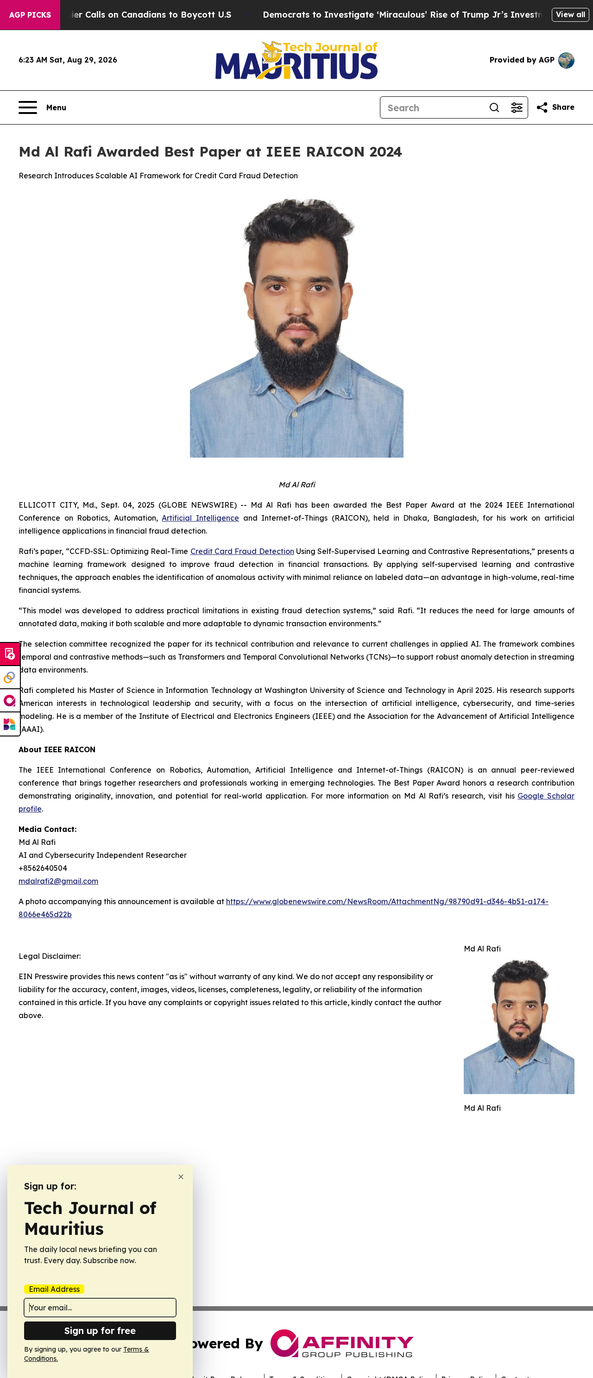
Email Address (54, 1289)
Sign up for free (100, 1330)
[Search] (494, 107)
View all (570, 14)
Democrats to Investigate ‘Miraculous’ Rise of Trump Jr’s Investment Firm (422, 14)
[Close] (181, 1176)
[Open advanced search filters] (516, 107)
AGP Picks (30, 14)
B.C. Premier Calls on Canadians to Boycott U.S (131, 14)
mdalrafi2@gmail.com (58, 881)
